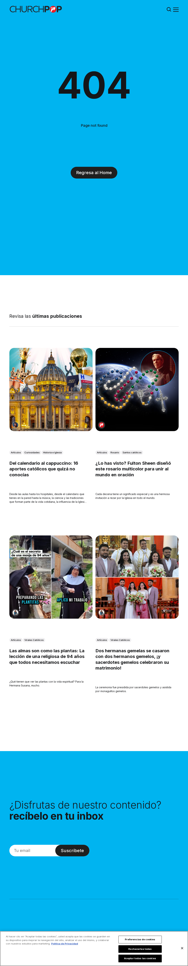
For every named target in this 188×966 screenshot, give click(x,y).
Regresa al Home (94, 172)
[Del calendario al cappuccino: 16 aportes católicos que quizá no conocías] (51, 389)
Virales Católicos (34, 640)
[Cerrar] (182, 948)
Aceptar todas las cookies (140, 958)
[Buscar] (169, 9)
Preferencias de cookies (140, 939)
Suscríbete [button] (72, 850)
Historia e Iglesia (52, 452)
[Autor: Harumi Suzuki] (15, 612)
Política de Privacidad (64, 943)
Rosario (115, 452)
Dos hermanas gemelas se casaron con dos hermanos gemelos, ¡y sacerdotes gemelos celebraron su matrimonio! (132, 659)
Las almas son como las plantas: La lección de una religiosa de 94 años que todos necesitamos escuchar (46, 656)
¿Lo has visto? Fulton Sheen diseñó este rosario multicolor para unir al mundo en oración (133, 468)
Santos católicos (132, 452)
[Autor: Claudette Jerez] (15, 425)
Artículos (16, 452)
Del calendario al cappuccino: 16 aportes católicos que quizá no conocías (43, 468)
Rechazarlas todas (140, 948)
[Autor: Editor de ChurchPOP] (101, 425)
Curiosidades (32, 452)
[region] (94, 948)
